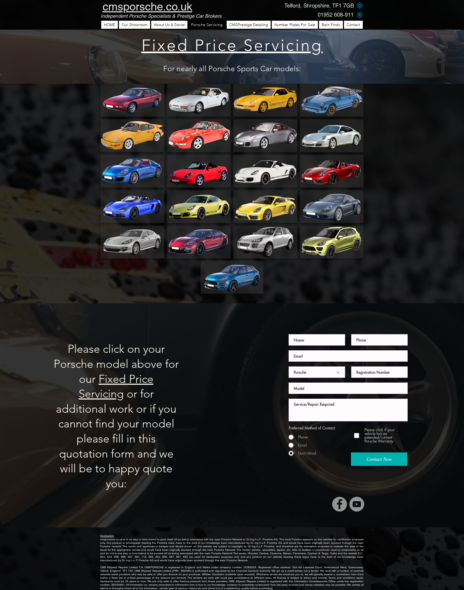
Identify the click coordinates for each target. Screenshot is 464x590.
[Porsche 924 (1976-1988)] (132, 100)
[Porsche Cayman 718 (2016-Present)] (332, 206)
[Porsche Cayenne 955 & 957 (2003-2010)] (265, 242)
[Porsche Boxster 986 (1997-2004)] (199, 171)
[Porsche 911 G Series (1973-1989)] (332, 100)
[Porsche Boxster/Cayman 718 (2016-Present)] (132, 206)
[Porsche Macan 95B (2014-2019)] (232, 277)
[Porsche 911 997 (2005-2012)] (332, 135)
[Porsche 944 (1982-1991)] (199, 100)
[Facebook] (339, 504)
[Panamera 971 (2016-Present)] (199, 242)
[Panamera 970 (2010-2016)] (132, 242)
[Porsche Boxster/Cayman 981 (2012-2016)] (265, 206)
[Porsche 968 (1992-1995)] (265, 100)
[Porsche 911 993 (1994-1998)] (199, 135)
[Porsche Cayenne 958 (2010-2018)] (332, 242)
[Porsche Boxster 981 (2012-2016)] (332, 171)
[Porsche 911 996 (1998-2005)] (265, 135)
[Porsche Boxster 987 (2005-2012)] (265, 171)
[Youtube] (356, 504)
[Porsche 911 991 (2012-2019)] (132, 171)
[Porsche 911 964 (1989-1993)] (132, 135)
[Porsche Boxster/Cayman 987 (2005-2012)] (199, 206)
